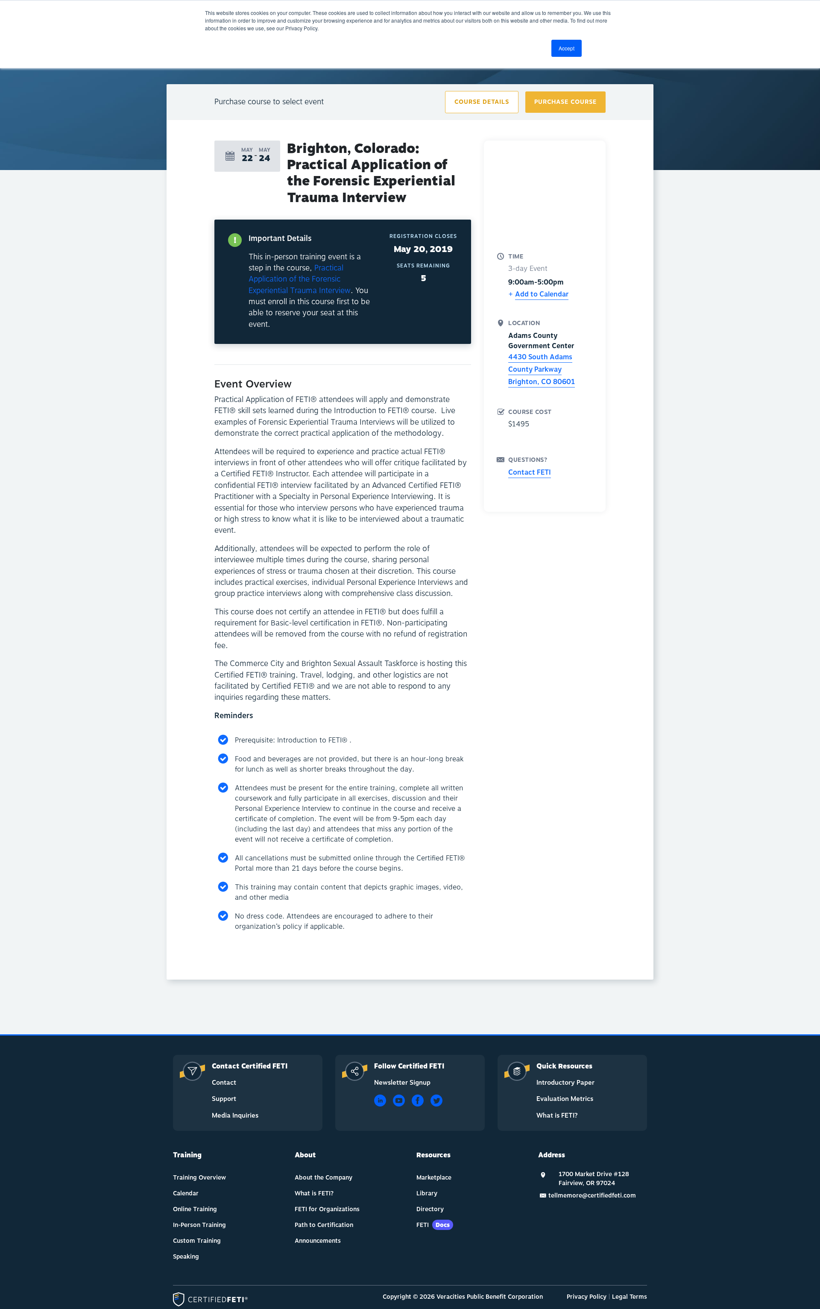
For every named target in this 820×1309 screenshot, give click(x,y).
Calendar (186, 1193)
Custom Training (197, 1240)
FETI (433, 1225)
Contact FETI (529, 472)
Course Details (481, 101)
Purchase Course (565, 101)
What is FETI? (557, 1116)
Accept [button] (566, 48)
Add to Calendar (541, 294)
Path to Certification (324, 1225)
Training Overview (199, 1177)
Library (426, 1193)
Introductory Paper (565, 1083)
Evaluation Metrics (564, 1099)
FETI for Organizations (327, 1209)
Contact (224, 1083)
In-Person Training (199, 1225)
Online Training (195, 1209)
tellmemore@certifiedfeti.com (592, 1195)
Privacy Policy (586, 1296)
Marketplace (433, 1177)
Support (224, 1099)
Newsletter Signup (402, 1083)
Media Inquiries (235, 1116)
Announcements (318, 1240)
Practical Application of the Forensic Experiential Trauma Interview (300, 279)
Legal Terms (629, 1296)
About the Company (323, 1177)
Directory (430, 1209)
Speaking (186, 1256)
